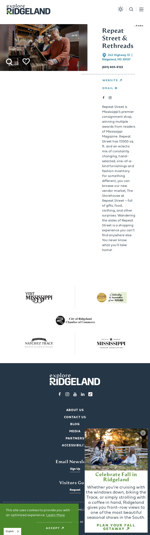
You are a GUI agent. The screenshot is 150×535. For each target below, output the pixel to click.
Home (139, 26)
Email (107, 88)
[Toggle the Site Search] (129, 9)
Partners (75, 438)
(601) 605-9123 (112, 67)
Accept (53, 528)
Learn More (55, 515)
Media (75, 431)
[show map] (105, 55)
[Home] (28, 9)
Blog (75, 424)
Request (75, 490)
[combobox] (12, 531)
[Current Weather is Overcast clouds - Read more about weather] (119, 9)
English (10, 531)
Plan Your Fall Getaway (116, 527)
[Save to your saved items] (26, 61)
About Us (75, 410)
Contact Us (75, 417)
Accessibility (75, 445)
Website (110, 80)
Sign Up (75, 469)
